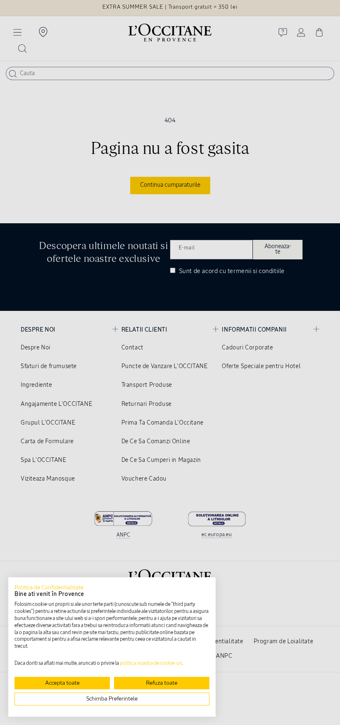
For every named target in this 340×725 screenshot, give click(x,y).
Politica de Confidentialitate (49, 588)
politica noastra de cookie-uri (151, 663)
